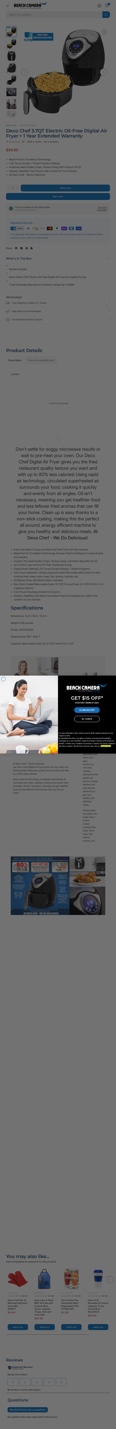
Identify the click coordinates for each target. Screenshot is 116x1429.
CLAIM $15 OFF (87, 710)
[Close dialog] (3, 679)
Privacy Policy (106, 746)
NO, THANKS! (87, 719)
